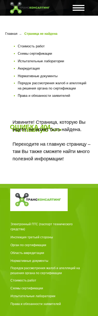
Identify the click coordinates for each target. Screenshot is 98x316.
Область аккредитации (27, 253)
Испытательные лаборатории (32, 296)
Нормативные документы (29, 261)
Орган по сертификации (28, 245)
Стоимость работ (23, 280)
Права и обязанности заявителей (35, 304)
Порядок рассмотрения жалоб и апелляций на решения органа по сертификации (45, 270)
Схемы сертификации (26, 288)
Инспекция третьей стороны (31, 237)
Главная (11, 34)
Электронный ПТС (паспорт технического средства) (41, 226)
